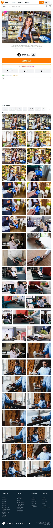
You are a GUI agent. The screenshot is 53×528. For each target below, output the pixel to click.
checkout (45, 108)
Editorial (27, 2)
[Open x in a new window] (27, 522)
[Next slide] (47, 108)
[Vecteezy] (2, 2)
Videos (19, 2)
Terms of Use (40, 522)
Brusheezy (4, 496)
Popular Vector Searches (20, 505)
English (42, 496)
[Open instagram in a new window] (18, 522)
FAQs (32, 496)
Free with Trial (26, 60)
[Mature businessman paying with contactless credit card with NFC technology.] (39, 350)
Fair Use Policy (46, 523)
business (12, 108)
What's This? (15, 75)
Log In (46, 2)
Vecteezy (4, 498)
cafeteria (31, 108)
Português (43, 500)
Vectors (6, 2)
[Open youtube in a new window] (29, 522)
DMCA (18, 499)
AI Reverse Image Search (5, 509)
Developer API (5, 506)
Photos (13, 2)
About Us (33, 500)
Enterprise (4, 502)
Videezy (4, 500)
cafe (25, 108)
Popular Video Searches (20, 511)
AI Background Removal (5, 512)
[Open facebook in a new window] (16, 522)
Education (4, 504)
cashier (38, 108)
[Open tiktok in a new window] (25, 522)
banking (5, 108)
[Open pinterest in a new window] (22, 522)
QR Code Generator (4, 515)
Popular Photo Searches (20, 508)
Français (43, 504)
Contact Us (33, 498)
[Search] (46, 6)
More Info (5, 78)
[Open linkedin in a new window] (20, 522)
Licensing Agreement (19, 497)
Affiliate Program (19, 502)
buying (19, 108)
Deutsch (43, 502)
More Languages (45, 506)
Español (43, 498)
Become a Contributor (33, 505)
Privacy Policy (47, 522)
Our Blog (33, 502)
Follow (33, 55)
